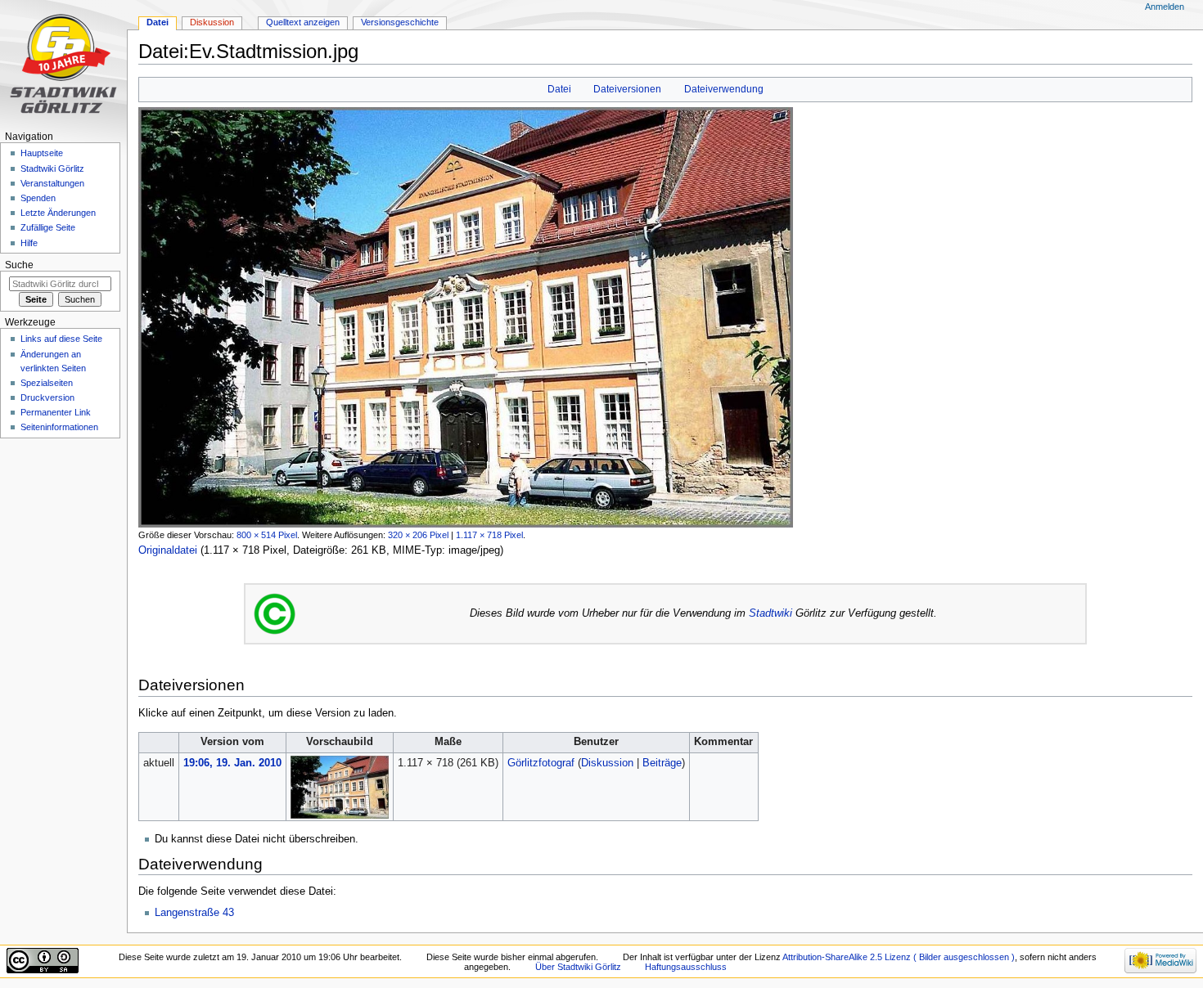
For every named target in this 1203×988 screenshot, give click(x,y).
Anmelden (1164, 6)
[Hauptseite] (63, 63)
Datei (559, 89)
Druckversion (47, 397)
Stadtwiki (770, 613)
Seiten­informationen (59, 427)
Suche (19, 265)
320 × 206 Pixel (418, 535)
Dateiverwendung (724, 89)
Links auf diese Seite (61, 339)
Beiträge (662, 763)
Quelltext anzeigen (303, 22)
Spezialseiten (46, 383)
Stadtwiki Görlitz (52, 168)
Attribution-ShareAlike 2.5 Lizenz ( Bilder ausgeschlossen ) (898, 957)
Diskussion (607, 763)
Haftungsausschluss (686, 967)
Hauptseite (41, 153)
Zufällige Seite (47, 227)
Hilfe (29, 243)
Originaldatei (167, 550)
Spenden (38, 198)
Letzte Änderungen (58, 213)
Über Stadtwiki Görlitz (578, 967)
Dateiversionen (627, 89)
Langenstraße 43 (194, 912)
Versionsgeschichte (400, 22)
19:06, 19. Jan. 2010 (232, 763)
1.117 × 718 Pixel (489, 535)
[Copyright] (274, 613)
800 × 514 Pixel (267, 535)
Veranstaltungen (52, 183)
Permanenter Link (55, 412)
